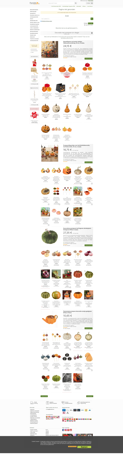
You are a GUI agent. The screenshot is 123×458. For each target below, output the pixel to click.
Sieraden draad (33, 35)
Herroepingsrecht (33, 415)
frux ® (47, 429)
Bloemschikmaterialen (34, 9)
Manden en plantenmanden (34, 29)
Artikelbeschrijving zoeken (46, 21)
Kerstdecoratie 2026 (33, 20)
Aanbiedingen (89, 396)
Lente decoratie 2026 (34, 26)
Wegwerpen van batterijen (35, 417)
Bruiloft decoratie (33, 11)
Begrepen (84, 447)
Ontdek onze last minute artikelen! (34, 121)
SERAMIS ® (32, 435)
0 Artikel (88, 3)
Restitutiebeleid (33, 413)
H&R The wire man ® (34, 431)
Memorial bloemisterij (34, 31)
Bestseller (79, 6)
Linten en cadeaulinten (34, 27)
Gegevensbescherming (34, 412)
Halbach (47, 431)
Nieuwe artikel (44, 396)
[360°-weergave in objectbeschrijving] (81, 183)
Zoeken (91, 23)
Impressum (32, 409)
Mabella (47, 432)
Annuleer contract (33, 416)
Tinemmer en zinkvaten (34, 38)
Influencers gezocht (34, 423)
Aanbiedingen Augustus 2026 (69, 6)
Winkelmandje (84, 0)
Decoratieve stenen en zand (34, 15)
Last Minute (89, 6)
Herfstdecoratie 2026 (56, 6)
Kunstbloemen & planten (34, 24)
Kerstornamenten (34, 50)
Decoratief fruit (32, 13)
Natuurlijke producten (34, 33)
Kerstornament (34, 49)
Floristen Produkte (33, 429)
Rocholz (47, 433)
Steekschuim (32, 36)
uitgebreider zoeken (89, 25)
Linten (32, 52)
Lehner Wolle (32, 432)
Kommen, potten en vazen (34, 22)
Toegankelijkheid (33, 419)
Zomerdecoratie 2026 (34, 40)
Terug (86, 23)
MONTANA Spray (33, 433)
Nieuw (84, 6)
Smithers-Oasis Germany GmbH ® (52, 435)
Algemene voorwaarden (34, 410)
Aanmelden (90, 0)
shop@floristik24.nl (50, 409)
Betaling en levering (34, 420)
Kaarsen (31, 18)
